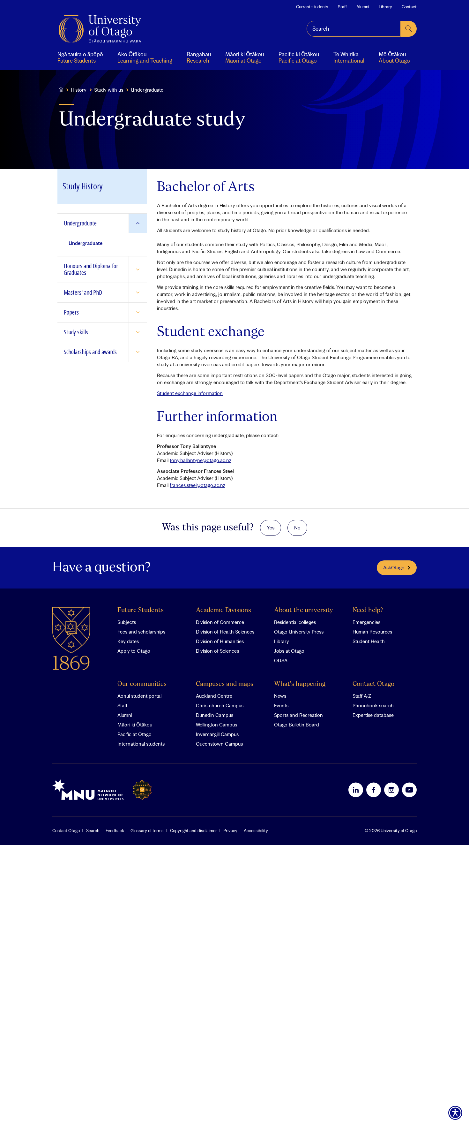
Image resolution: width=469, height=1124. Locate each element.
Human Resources (372, 631)
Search (92, 830)
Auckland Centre (214, 695)
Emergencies (366, 622)
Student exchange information (190, 393)
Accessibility (256, 830)
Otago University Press (299, 631)
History (78, 89)
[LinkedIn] (355, 789)
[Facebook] (373, 789)
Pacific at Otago (134, 734)
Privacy (230, 830)
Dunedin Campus (214, 715)
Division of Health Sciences (225, 631)
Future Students (140, 610)
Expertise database (373, 715)
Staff (342, 6)
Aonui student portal (139, 695)
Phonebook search (373, 705)
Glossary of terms (147, 830)
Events (281, 705)
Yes (270, 527)
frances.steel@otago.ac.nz (197, 485)
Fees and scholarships (141, 631)
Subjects (126, 622)
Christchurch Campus (219, 705)
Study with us (108, 89)
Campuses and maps (224, 684)
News (280, 695)
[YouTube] (409, 789)
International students (141, 743)
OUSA (280, 660)
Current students (312, 6)
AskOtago (394, 567)
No (297, 527)
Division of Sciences (217, 650)
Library (385, 6)
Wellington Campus (216, 724)
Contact (409, 6)
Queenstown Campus (219, 743)
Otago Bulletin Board (296, 724)
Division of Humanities (220, 641)
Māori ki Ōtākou (134, 724)
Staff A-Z (362, 695)
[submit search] (409, 29)
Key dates (128, 641)
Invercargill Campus (217, 734)
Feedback (115, 830)
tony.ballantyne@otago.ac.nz (200, 460)
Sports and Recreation (298, 715)
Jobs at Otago (289, 650)
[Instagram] (391, 789)
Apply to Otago (133, 650)
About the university (303, 610)
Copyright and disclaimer (193, 830)
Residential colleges (295, 622)
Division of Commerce (220, 622)
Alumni (362, 6)
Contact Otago (373, 684)
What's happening (299, 684)
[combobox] (354, 29)
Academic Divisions (223, 610)
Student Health (369, 641)
